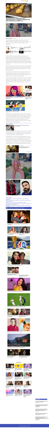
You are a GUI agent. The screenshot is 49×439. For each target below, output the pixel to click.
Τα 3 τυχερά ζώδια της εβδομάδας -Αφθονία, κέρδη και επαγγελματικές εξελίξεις (28, 369)
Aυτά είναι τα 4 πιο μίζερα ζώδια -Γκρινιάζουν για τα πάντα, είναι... (19, 386)
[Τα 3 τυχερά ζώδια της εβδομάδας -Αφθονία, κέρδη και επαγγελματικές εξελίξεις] (28, 366)
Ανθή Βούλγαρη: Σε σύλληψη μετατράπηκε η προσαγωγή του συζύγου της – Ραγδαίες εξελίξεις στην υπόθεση (18, 205)
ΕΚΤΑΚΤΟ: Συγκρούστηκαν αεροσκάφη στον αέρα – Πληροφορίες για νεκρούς (16, 202)
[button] (18, 10)
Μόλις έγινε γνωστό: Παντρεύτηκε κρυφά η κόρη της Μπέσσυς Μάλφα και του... (18, 378)
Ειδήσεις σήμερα (9, 197)
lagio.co (30, 426)
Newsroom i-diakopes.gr (9, 38)
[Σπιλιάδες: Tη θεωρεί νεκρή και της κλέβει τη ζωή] (10, 366)
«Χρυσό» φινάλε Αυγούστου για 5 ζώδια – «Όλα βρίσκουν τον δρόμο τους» (27, 395)
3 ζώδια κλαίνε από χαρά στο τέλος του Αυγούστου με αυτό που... (18, 369)
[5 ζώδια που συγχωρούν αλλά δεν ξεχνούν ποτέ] (28, 383)
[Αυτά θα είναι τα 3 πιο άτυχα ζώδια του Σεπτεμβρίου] (28, 374)
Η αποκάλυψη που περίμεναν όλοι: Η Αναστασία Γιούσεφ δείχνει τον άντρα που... (9, 378)
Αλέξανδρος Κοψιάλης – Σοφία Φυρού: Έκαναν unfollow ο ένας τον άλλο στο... (10, 386)
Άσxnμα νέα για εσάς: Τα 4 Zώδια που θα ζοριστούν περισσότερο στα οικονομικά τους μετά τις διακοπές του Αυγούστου (18, 201)
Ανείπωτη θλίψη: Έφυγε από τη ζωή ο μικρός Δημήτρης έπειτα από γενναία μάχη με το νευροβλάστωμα (17, 199)
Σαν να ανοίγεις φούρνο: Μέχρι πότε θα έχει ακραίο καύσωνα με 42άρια (21, 125)
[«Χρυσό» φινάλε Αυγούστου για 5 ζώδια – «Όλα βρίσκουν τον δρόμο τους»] (28, 391)
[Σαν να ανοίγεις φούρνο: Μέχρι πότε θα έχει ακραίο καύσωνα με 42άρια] (10, 128)
